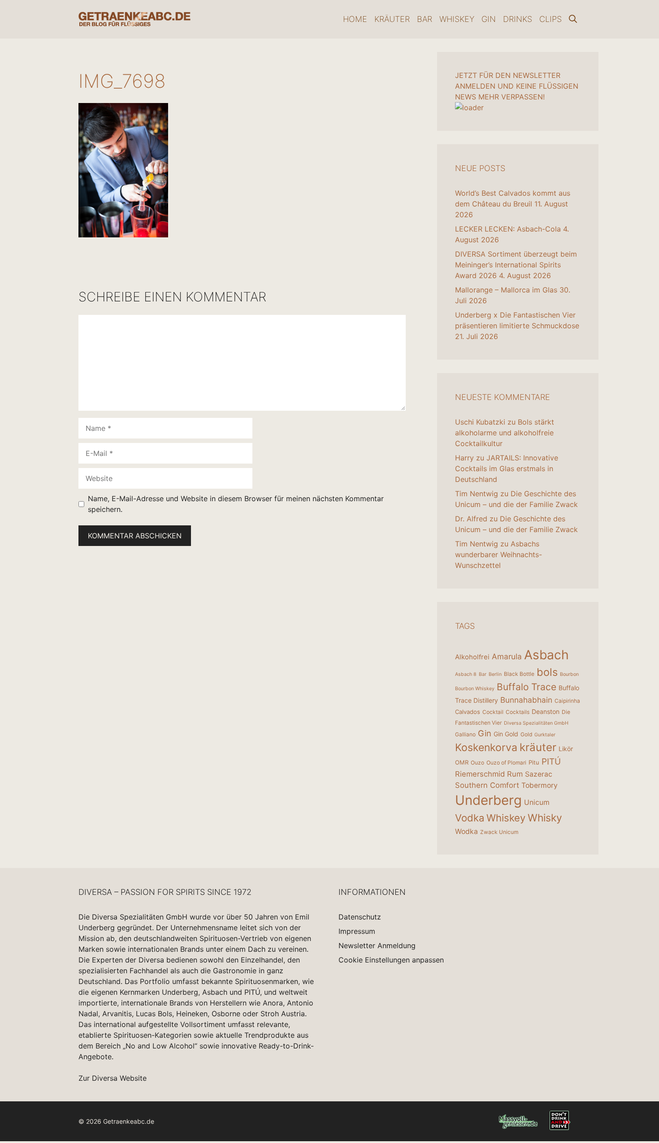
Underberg (488, 800)
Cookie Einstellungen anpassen (391, 959)
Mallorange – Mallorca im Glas (506, 289)
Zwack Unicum (499, 832)
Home (355, 19)
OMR (461, 762)
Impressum (356, 931)
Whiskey (456, 19)
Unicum (537, 802)
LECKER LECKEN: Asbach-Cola (508, 228)
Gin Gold (506, 734)
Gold (526, 734)
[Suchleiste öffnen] (573, 19)
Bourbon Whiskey (474, 689)
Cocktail (492, 712)
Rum (515, 773)
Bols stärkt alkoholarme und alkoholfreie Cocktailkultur (504, 432)
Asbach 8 (466, 674)
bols (547, 672)
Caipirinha (567, 700)
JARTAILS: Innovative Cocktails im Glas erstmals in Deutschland (506, 468)
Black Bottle (519, 673)
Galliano (465, 734)
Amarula (507, 656)
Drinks (517, 19)
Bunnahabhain (526, 700)
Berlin (495, 674)
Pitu (534, 762)
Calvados (467, 711)
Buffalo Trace (526, 686)
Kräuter (392, 19)
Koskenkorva (486, 747)
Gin (488, 19)
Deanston (545, 711)
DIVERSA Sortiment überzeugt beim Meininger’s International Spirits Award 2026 (516, 264)
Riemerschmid (480, 773)
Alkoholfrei (472, 657)
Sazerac (538, 774)
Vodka (469, 818)
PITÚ (551, 761)
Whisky (545, 818)
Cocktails (517, 712)
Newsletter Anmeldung (377, 945)
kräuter (538, 747)
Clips (550, 19)
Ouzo (477, 762)
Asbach (546, 654)
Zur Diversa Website (112, 1078)
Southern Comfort (487, 785)
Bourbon (569, 674)
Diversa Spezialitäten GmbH (536, 723)
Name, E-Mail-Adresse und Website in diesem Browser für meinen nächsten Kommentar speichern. (236, 504)
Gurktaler (544, 735)
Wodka (466, 831)
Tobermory (539, 785)
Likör (566, 748)
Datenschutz (359, 916)
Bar (424, 19)
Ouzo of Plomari (506, 762)
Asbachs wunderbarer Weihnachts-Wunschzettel (498, 554)
